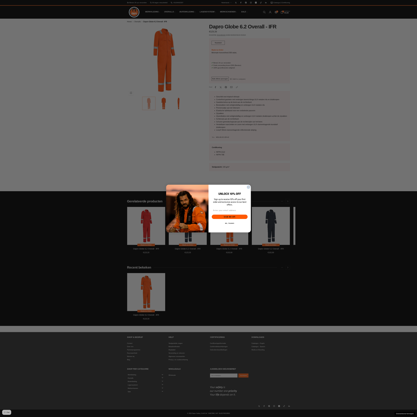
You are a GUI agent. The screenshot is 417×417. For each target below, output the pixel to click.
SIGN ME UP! (230, 217)
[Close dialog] (248, 187)
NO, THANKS (229, 223)
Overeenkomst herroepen (405, 414)
